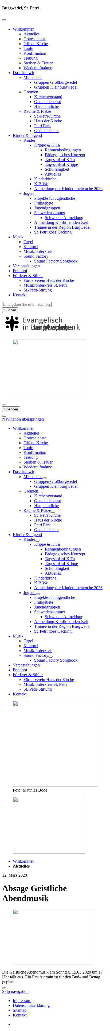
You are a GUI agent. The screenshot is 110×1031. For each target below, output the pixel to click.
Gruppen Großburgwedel (55, 82)
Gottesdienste (34, 39)
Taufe (28, 48)
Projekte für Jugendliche (54, 198)
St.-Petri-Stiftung (37, 290)
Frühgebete (43, 203)
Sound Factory (35, 256)
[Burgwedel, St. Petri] (55, 332)
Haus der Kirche (48, 121)
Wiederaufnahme (37, 67)
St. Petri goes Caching (53, 232)
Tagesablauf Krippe (61, 164)
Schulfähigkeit (57, 169)
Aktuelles (31, 34)
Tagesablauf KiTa (60, 159)
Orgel (28, 241)
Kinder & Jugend (27, 135)
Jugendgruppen (47, 208)
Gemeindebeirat (47, 101)
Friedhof (20, 270)
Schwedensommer (49, 212)
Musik (18, 237)
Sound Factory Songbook (55, 261)
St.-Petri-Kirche (47, 116)
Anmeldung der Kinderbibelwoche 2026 (68, 188)
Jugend (29, 193)
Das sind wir (23, 72)
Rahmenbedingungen (63, 150)
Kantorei (30, 246)
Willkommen (23, 29)
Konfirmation (34, 53)
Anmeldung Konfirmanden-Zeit (61, 222)
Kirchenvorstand (48, 96)
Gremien (30, 92)
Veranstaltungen (26, 266)
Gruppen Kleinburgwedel (55, 87)
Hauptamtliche (46, 106)
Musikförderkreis (37, 251)
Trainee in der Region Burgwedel (62, 227)
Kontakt (19, 295)
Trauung (30, 58)
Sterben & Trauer (38, 63)
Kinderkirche (45, 179)
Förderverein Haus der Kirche (48, 280)
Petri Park (42, 125)
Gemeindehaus (46, 130)
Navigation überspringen (23, 419)
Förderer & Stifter (28, 275)
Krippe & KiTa (47, 145)
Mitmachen (32, 77)
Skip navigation (15, 991)
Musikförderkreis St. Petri (45, 285)
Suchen (10, 310)
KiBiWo (41, 183)
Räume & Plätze (37, 111)
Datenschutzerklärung (31, 1005)
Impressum (22, 1000)
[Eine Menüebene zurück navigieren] (4, 20)
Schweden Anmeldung (64, 217)
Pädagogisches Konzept (65, 154)
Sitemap (19, 1010)
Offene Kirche (35, 43)
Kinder (29, 140)
